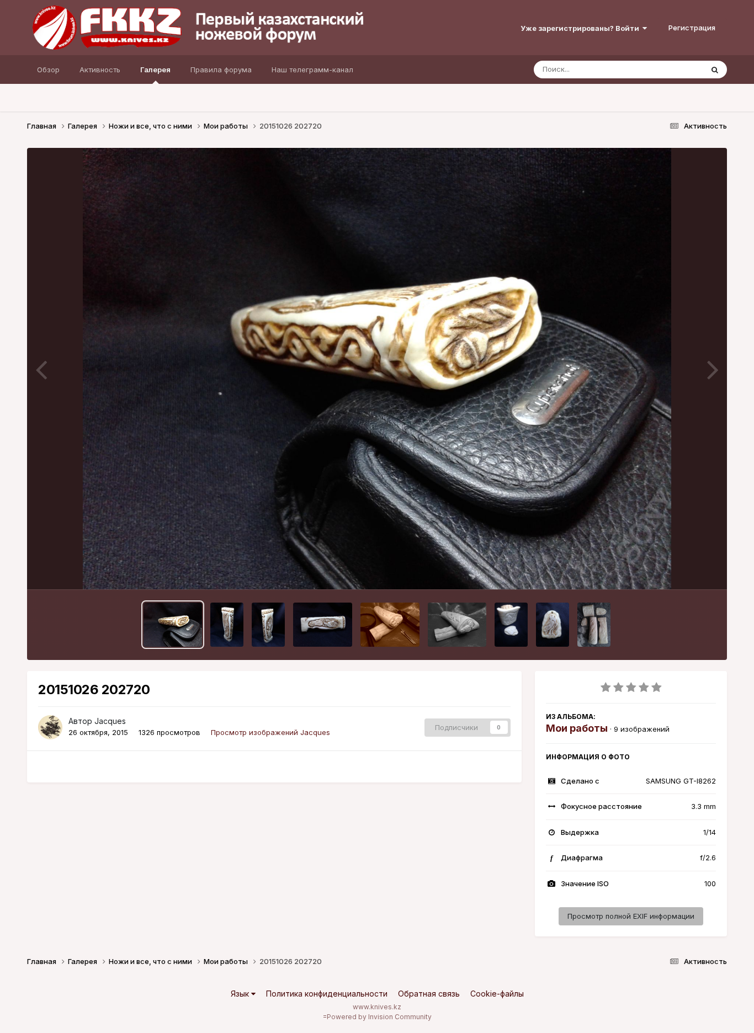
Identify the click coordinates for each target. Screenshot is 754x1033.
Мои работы (577, 728)
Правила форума (221, 69)
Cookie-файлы (497, 993)
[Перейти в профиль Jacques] (50, 727)
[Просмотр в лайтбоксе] (377, 368)
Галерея (155, 69)
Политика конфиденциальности (326, 993)
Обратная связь (429, 993)
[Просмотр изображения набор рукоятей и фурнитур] (593, 625)
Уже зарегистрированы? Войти (582, 28)
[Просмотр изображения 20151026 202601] (322, 625)
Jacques (110, 721)
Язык (241, 993)
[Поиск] (715, 69)
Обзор (48, 69)
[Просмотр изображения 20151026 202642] (226, 625)
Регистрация (691, 27)
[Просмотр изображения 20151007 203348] (457, 625)
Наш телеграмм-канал (312, 69)
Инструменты (678, 569)
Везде (677, 69)
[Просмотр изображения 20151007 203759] (390, 625)
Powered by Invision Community (379, 1017)
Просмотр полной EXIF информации (630, 916)
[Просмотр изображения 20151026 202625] (268, 625)
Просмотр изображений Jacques (270, 732)
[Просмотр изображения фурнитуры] (511, 625)
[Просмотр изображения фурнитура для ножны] (552, 625)
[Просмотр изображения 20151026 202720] (173, 625)
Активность (99, 69)
